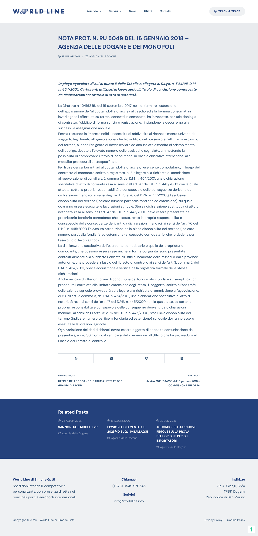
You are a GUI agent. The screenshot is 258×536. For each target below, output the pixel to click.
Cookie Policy (236, 520)
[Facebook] (76, 358)
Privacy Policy (213, 520)
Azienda (92, 11)
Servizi (113, 11)
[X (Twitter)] (111, 358)
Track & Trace (229, 11)
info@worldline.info (129, 501)
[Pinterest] (147, 358)
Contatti (165, 11)
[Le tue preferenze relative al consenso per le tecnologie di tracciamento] (251, 529)
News (133, 11)
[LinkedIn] (182, 358)
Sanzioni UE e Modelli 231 (78, 427)
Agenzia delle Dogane (102, 56)
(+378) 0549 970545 (129, 486)
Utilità (148, 11)
